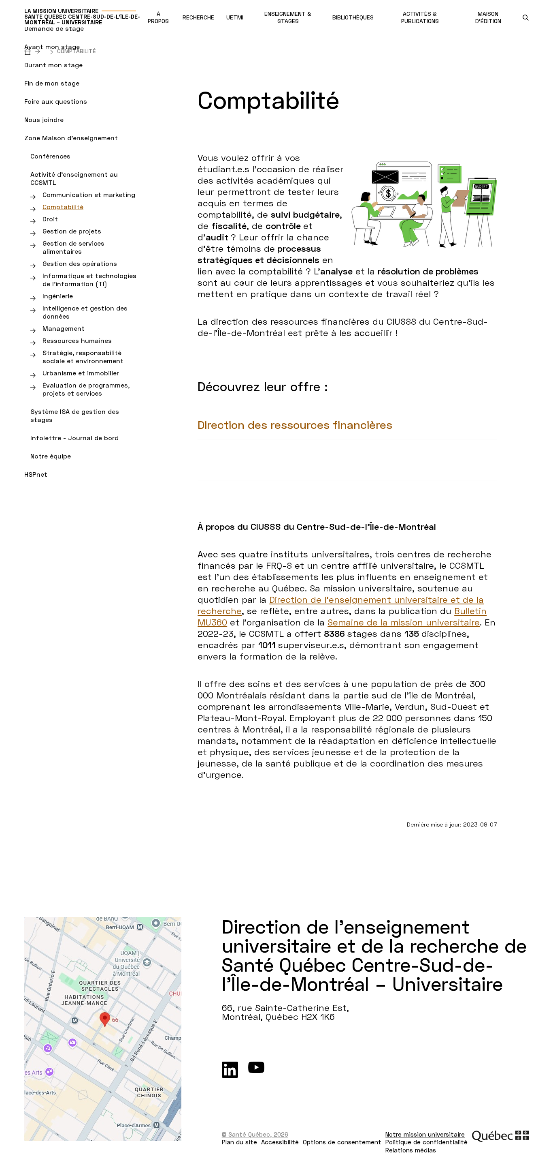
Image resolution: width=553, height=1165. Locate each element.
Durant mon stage (53, 65)
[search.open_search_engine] (526, 18)
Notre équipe (50, 456)
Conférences (50, 156)
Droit (50, 219)
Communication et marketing (89, 194)
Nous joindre (44, 119)
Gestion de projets (72, 231)
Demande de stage (54, 28)
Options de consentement (342, 1142)
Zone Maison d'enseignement (71, 137)
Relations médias (410, 1150)
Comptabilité (63, 206)
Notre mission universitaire (425, 1134)
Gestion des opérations (80, 263)
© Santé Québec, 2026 (255, 1134)
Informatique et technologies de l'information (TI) (89, 279)
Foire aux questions (55, 101)
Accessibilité (280, 1142)
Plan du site (239, 1142)
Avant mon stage (52, 46)
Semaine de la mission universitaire (404, 622)
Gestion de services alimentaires (73, 247)
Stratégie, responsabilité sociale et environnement (83, 356)
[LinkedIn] (230, 1070)
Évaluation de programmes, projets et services (86, 389)
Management (64, 328)
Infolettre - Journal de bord (74, 437)
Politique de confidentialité (426, 1142)
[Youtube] (256, 1070)
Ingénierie (58, 296)
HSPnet (35, 474)
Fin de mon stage (51, 83)
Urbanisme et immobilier (81, 373)
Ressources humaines (77, 340)
